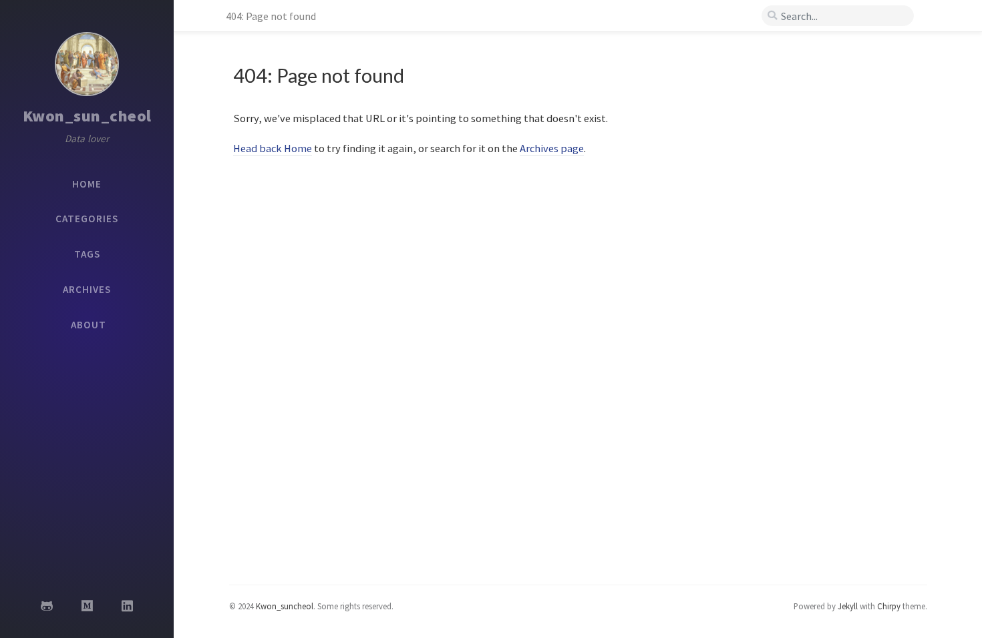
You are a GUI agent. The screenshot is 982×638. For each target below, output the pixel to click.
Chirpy (889, 606)
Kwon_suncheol (284, 606)
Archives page (552, 148)
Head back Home (272, 148)
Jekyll (848, 606)
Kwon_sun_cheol (87, 115)
